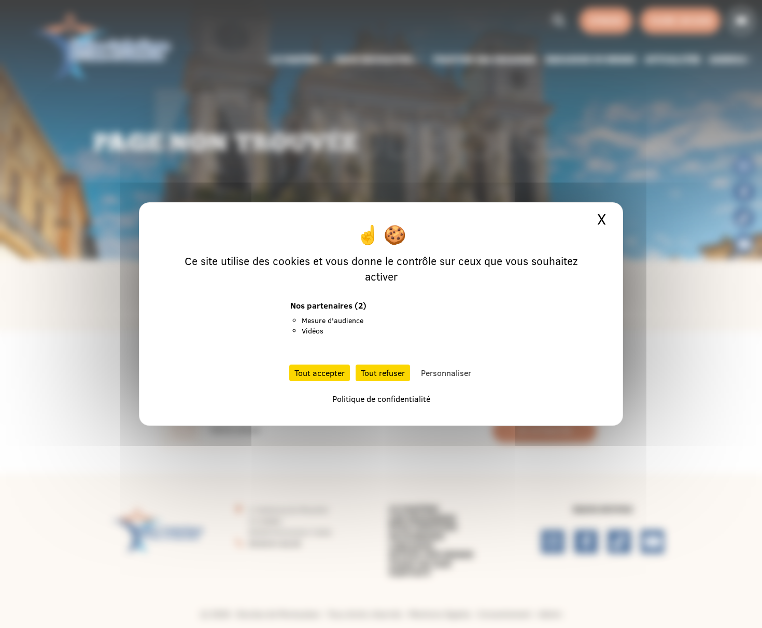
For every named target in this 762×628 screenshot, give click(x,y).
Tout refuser (383, 373)
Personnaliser (446, 373)
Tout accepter (319, 373)
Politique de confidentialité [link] (381, 398)
